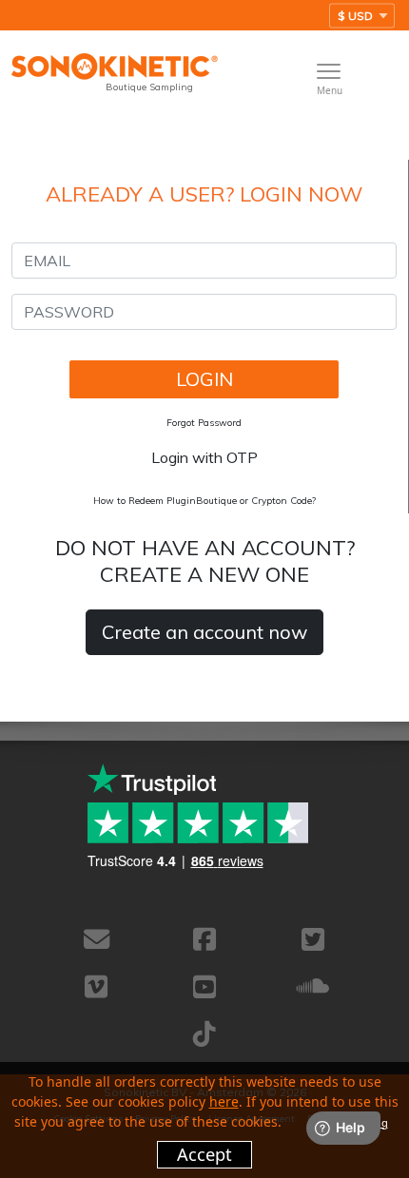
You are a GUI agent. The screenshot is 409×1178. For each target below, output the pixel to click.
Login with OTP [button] (204, 457)
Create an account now (204, 632)
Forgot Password (204, 422)
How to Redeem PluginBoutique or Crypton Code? (204, 500)
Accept (204, 1154)
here (224, 1101)
